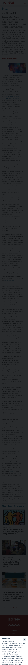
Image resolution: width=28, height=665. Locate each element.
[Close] (24, 639)
